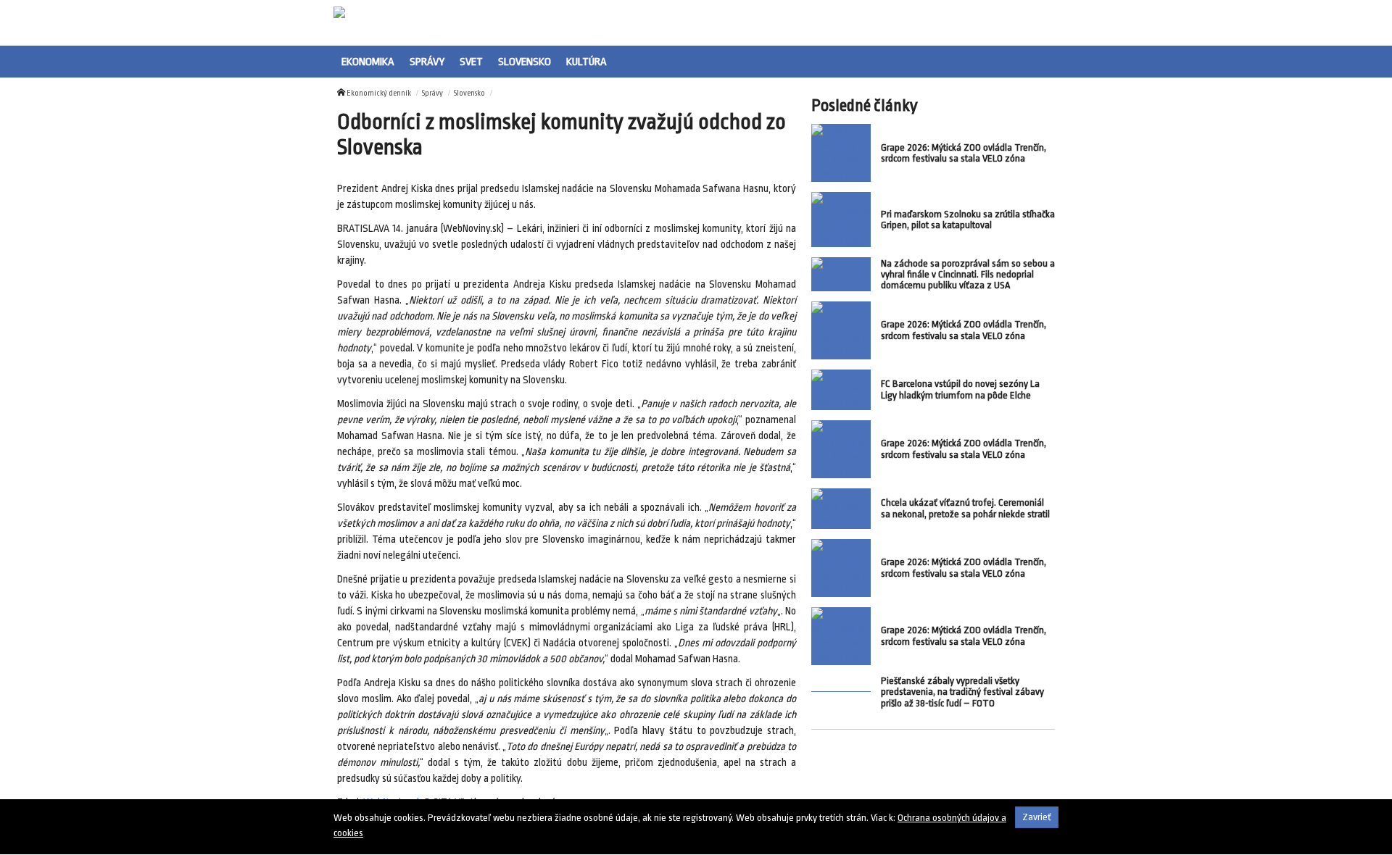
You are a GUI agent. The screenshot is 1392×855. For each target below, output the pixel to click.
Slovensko (524, 61)
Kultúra (586, 61)
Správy (427, 61)
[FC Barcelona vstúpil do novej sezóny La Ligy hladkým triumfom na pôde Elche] (841, 390)
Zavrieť (1036, 817)
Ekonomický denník (379, 93)
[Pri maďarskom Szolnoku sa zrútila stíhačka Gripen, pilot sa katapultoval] (841, 219)
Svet (471, 61)
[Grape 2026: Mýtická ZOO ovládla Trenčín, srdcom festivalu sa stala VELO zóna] (841, 153)
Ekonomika (367, 61)
